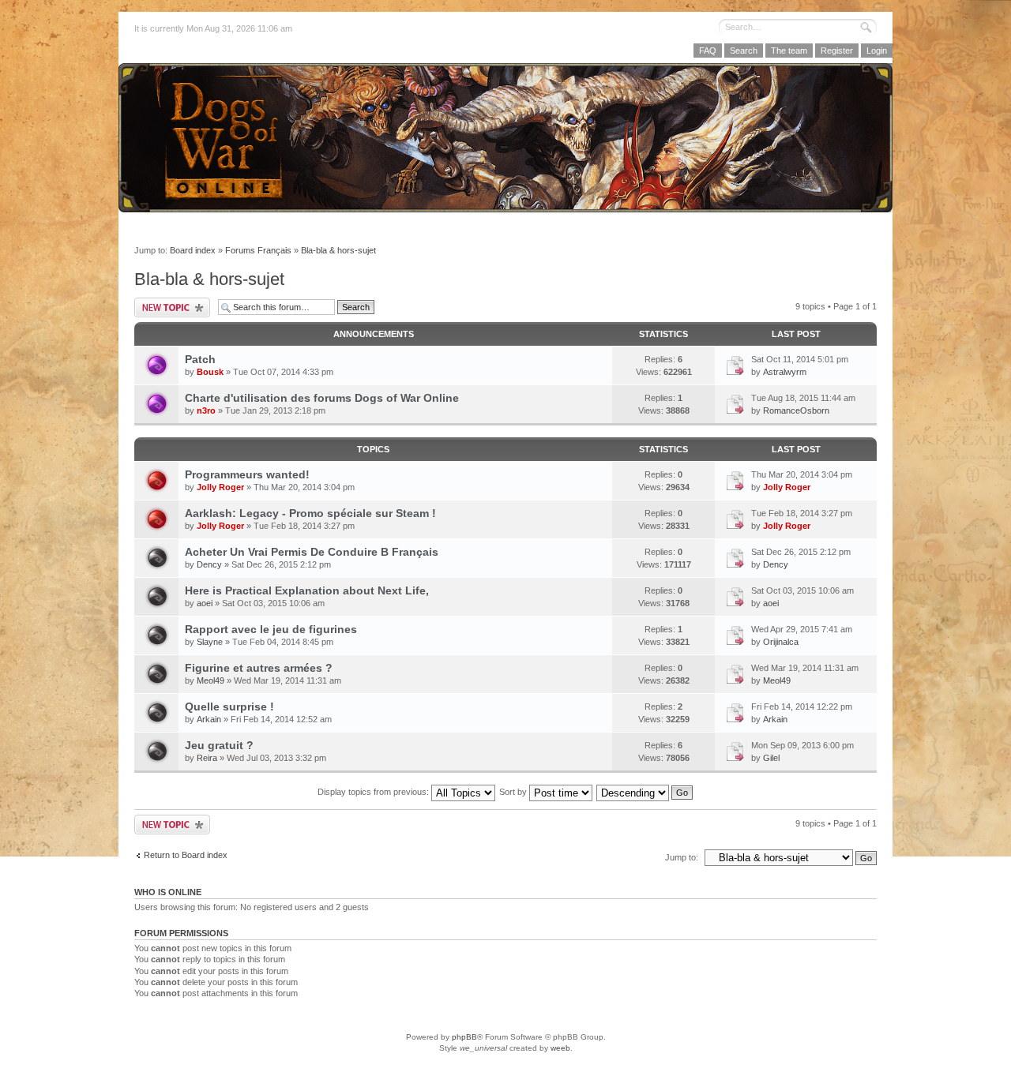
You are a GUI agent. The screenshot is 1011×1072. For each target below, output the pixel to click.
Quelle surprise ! (229, 706)
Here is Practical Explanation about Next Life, (307, 590)
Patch (200, 359)
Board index (193, 250)
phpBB (464, 1037)
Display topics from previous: (374, 792)
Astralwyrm (784, 372)
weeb (560, 1048)
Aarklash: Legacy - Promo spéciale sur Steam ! (310, 513)
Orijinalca (781, 642)
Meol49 (210, 680)
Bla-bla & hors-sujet (338, 250)
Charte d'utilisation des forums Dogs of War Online (322, 398)
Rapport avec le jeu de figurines (271, 629)
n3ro (206, 410)
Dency (209, 564)
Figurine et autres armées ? (259, 668)
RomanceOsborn (796, 410)
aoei (204, 603)
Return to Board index (185, 855)
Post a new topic (172, 307)
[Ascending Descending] (645, 792)
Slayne (210, 642)
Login (876, 50)
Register (837, 50)
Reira (207, 758)
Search (743, 50)
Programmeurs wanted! (247, 474)
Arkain (209, 719)
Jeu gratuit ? (219, 745)
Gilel (771, 758)
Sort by (514, 792)
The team (789, 50)
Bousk (210, 372)
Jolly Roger (220, 487)
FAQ (707, 50)
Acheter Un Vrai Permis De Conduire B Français (311, 551)
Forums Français (258, 250)
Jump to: (681, 857)
